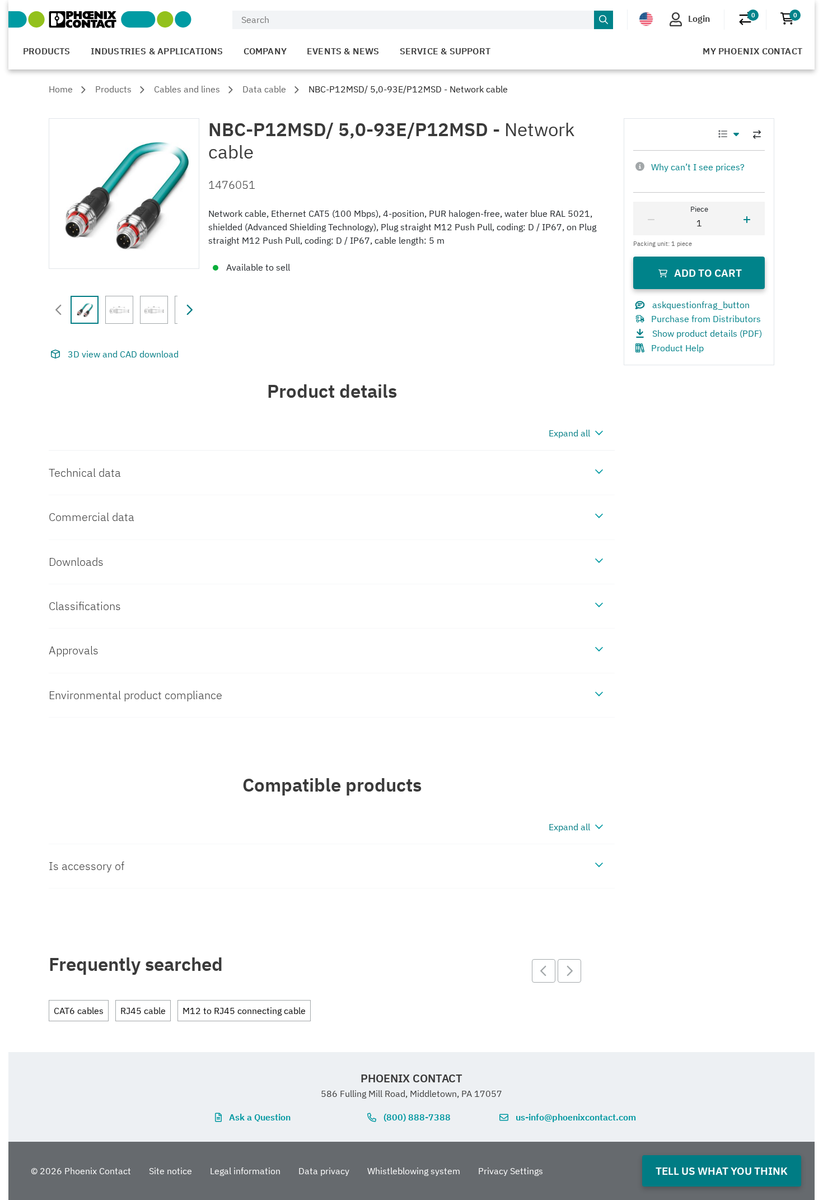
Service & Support (445, 51)
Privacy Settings (510, 1170)
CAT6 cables (79, 1010)
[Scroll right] (189, 310)
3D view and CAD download (123, 354)
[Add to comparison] (757, 134)
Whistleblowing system (413, 1170)
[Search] (603, 20)
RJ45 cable (143, 1010)
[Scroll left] (59, 310)
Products (47, 51)
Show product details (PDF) (707, 333)
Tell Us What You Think (722, 1171)
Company (265, 51)
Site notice (170, 1170)
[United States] (646, 19)
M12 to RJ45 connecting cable (244, 1010)
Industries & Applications (157, 51)
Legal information (245, 1170)
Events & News (343, 51)
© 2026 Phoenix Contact (81, 1170)
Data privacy (323, 1170)
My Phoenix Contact (752, 51)
